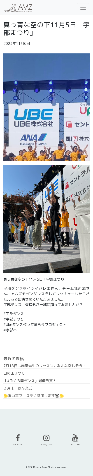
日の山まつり (14, 373)
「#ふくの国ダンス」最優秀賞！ (29, 380)
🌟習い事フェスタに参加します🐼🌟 (33, 395)
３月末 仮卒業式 (17, 388)
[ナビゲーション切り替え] (83, 7)
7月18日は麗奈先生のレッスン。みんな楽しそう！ (44, 365)
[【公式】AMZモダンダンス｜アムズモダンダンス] (18, 8)
